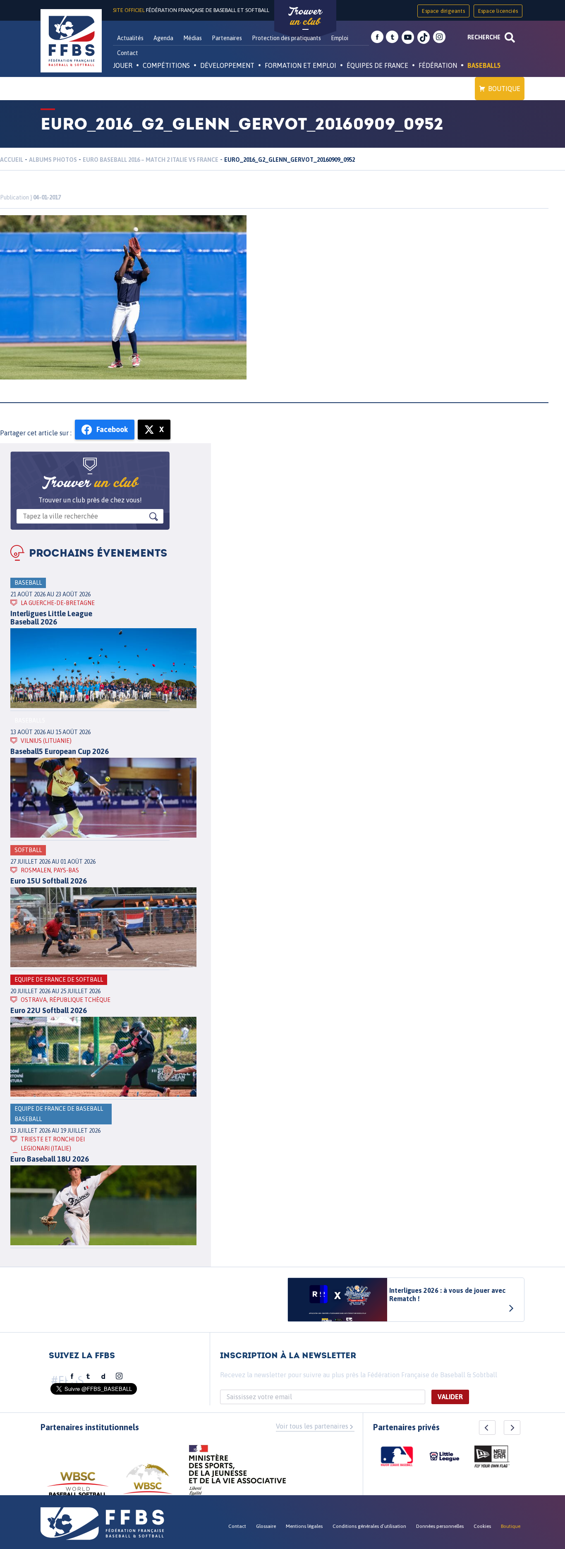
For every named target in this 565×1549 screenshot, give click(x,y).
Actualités (130, 38)
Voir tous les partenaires (312, 1426)
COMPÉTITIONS (166, 65)
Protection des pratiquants (286, 38)
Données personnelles (440, 1526)
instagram (439, 37)
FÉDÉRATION (438, 65)
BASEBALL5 (484, 65)
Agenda (163, 38)
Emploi (339, 38)
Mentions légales (304, 1526)
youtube (408, 37)
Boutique (504, 88)
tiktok (423, 37)
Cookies (482, 1526)
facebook (377, 37)
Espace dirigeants (443, 11)
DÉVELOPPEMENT (227, 65)
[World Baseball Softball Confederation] (78, 1488)
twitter (392, 37)
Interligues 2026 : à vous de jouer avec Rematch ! (447, 1294)
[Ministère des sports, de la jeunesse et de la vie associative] (238, 1473)
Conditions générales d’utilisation (369, 1526)
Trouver (305, 16)
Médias (192, 38)
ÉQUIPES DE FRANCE (377, 65)
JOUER (122, 65)
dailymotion (103, 1376)
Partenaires (227, 38)
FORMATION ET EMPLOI (300, 65)
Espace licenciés (498, 11)
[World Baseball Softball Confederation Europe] (147, 1484)
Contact (127, 53)
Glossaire (266, 1526)
